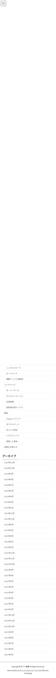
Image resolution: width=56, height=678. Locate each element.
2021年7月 (8, 643)
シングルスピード (13, 368)
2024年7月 (8, 485)
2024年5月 (8, 491)
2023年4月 (8, 536)
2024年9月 (8, 474)
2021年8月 (8, 638)
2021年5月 (8, 654)
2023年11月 (9, 519)
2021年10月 (9, 626)
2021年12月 (9, 615)
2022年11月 (9, 558)
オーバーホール (12, 390)
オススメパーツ (12, 424)
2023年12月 (9, 513)
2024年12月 (9, 462)
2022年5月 (8, 587)
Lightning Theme (32, 670)
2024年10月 (9, 468)
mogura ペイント (13, 419)
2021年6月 (8, 649)
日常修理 (10, 402)
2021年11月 (9, 620)
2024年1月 (8, 508)
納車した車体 (11, 441)
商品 (6, 413)
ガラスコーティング (14, 396)
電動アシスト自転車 (14, 379)
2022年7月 (8, 581)
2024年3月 (8, 502)
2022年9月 (8, 570)
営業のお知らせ (10, 447)
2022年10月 (9, 564)
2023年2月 (8, 541)
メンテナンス (9, 385)
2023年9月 (8, 524)
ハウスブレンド (12, 435)
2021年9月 (8, 632)
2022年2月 (8, 604)
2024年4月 (8, 496)
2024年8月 (8, 479)
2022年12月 (9, 553)
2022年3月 (8, 598)
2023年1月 (8, 547)
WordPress (20, 670)
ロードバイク (11, 373)
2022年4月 (8, 592)
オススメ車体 (11, 430)
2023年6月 (8, 530)
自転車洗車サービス (14, 407)
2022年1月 (8, 609)
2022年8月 (8, 575)
